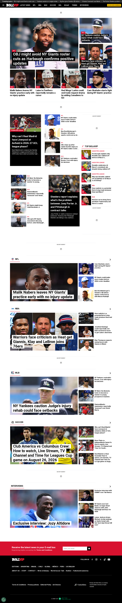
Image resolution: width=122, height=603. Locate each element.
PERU (62, 567)
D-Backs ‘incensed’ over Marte (91, 1)
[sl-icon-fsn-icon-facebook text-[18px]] (92, 559)
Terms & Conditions (19, 585)
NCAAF (66, 5)
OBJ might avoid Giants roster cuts (24, 1)
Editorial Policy (46, 585)
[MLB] (110, 373)
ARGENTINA (25, 567)
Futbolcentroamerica (80, 571)
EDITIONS (15, 567)
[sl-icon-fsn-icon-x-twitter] (100, 559)
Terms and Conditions (44, 550)
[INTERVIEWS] (110, 486)
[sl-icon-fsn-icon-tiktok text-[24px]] (105, 559)
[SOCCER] (110, 423)
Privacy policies (33, 585)
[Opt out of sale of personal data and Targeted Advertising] (3, 599)
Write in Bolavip (43, 571)
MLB (45, 5)
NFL (34, 5)
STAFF (24, 571)
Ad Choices (57, 585)
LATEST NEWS (25, 5)
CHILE (40, 567)
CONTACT (32, 571)
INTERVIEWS (84, 5)
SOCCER (53, 5)
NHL (60, 5)
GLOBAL (47, 567)
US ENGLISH (70, 567)
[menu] (3, 5)
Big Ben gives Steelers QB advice (70, 1)
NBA (39, 5)
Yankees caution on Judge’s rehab (47, 1)
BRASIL (33, 567)
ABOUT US (16, 571)
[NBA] (110, 309)
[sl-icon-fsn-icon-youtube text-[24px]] (109, 559)
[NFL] (110, 259)
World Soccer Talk (57, 571)
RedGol (68, 571)
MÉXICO (55, 567)
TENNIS (74, 5)
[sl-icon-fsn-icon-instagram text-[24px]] (96, 559)
